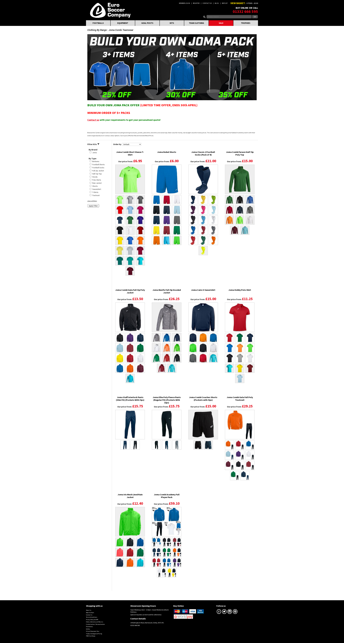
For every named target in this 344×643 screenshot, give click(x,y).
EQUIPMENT (122, 23)
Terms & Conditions (91, 617)
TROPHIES (245, 23)
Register (196, 3)
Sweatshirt (96, 189)
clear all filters (92, 201)
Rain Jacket (97, 183)
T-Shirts (95, 192)
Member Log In (184, 3)
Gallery (88, 629)
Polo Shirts (96, 180)
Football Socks (98, 167)
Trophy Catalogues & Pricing (94, 634)
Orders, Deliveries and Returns (94, 622)
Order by (117, 144)
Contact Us (207, 3)
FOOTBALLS (98, 23)
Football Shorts (98, 164)
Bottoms (95, 161)
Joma (94, 152)
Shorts (95, 186)
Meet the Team (90, 612)
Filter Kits (92, 144)
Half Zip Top (97, 174)
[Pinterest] (235, 612)
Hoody (95, 177)
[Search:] (205, 17)
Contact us (93, 119)
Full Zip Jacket (98, 170)
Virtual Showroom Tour (92, 631)
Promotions (89, 626)
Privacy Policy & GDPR (92, 619)
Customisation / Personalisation (95, 624)
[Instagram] (229, 612)
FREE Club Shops (90, 636)
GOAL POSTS (147, 23)
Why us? (225, 3)
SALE (221, 23)
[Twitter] (224, 612)
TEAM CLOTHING (196, 23)
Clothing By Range (97, 30)
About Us (88, 610)
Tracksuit (96, 195)
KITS (172, 23)
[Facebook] (219, 612)
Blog (217, 3)
